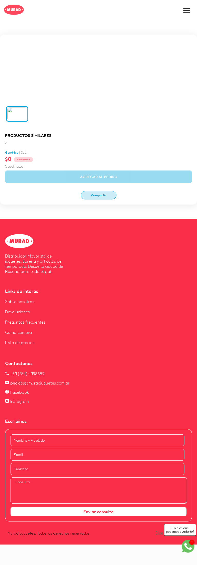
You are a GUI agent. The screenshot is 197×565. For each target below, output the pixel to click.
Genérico (11, 152)
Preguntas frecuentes (25, 322)
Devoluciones (17, 311)
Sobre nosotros (19, 301)
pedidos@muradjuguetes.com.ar (39, 383)
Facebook (19, 392)
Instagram (19, 401)
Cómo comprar (19, 332)
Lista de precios (19, 342)
